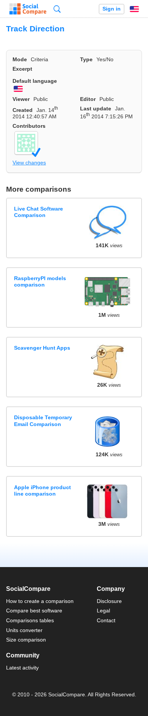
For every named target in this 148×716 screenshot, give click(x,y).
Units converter (24, 630)
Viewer (21, 99)
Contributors (29, 126)
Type (86, 59)
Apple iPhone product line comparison (42, 490)
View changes (29, 163)
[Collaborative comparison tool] (28, 9)
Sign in (111, 9)
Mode (20, 59)
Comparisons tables (30, 620)
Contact (106, 620)
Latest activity (22, 668)
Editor (88, 99)
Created (23, 110)
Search (57, 8)
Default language (35, 81)
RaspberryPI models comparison (40, 281)
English (134, 9)
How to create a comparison (40, 601)
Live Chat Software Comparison (38, 212)
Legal (103, 611)
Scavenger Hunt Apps (42, 348)
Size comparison (26, 640)
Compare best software (34, 611)
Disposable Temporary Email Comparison (43, 420)
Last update (95, 108)
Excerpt (22, 69)
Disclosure (109, 601)
